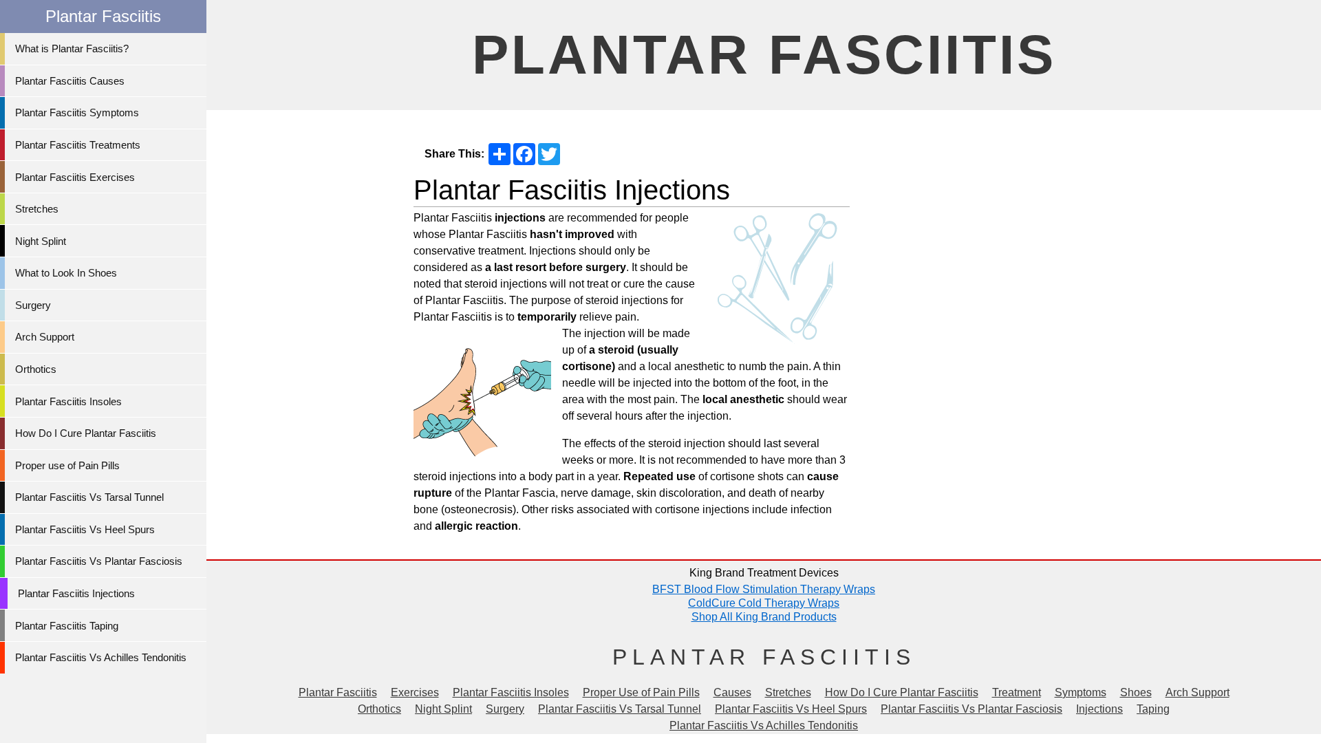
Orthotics (35, 369)
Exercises (415, 692)
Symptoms (1080, 692)
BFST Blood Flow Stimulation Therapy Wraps (763, 589)
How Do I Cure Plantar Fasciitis (85, 433)
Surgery (33, 305)
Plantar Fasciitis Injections (76, 593)
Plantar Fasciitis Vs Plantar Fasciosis (98, 561)
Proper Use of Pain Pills (641, 692)
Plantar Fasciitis (764, 54)
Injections (1099, 709)
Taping (1153, 709)
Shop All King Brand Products (764, 617)
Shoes (1136, 692)
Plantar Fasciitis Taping (66, 626)
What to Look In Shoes (66, 273)
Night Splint (40, 241)
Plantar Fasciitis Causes (70, 81)
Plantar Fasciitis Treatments (77, 145)
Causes (732, 692)
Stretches (36, 209)
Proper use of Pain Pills (67, 465)
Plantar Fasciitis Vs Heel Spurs (85, 529)
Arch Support (44, 337)
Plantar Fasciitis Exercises (75, 177)
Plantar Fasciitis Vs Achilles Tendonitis (100, 657)
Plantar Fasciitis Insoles (68, 401)
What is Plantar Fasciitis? (72, 48)
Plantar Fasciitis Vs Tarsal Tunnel (89, 497)
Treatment (1016, 692)
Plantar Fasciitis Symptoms (77, 112)
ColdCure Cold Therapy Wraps (763, 603)
